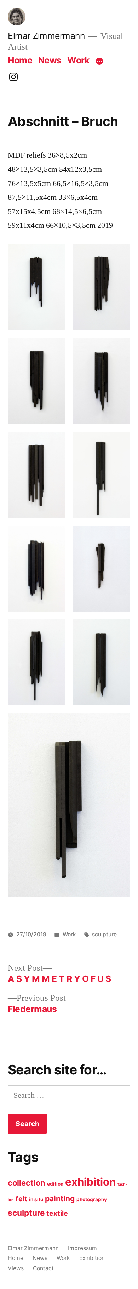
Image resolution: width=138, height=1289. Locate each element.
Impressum (82, 1248)
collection (26, 1182)
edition (55, 1184)
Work (78, 60)
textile (57, 1213)
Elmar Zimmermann (46, 35)
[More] (99, 61)
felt (21, 1198)
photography (91, 1199)
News (50, 60)
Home (20, 60)
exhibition (90, 1182)
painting (60, 1198)
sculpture (104, 934)
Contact (43, 1268)
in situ (36, 1199)
